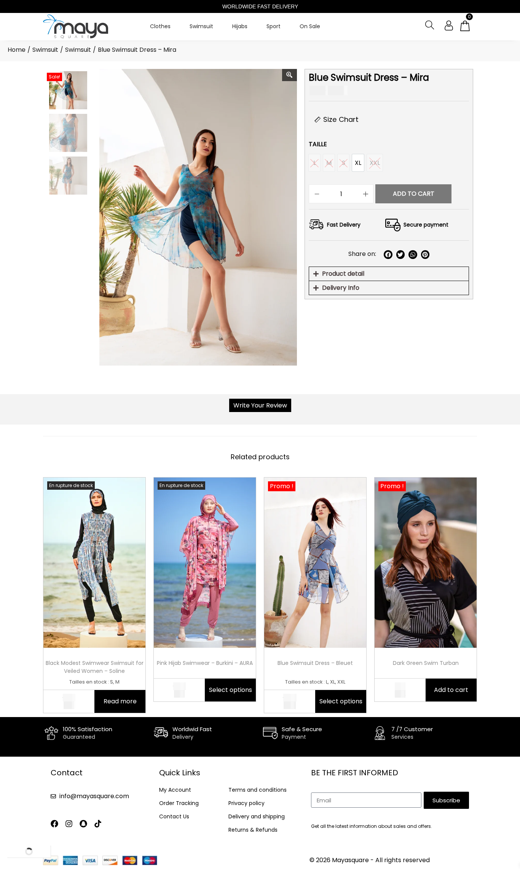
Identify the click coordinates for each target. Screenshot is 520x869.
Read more (120, 701)
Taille (318, 144)
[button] (388, 254)
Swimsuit (45, 49)
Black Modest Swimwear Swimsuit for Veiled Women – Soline (95, 667)
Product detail (343, 273)
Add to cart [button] (451, 689)
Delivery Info (340, 287)
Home (17, 49)
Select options (230, 689)
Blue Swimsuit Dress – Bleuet (315, 663)
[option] (358, 162)
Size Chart (341, 119)
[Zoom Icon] (289, 75)
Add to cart (413, 193)
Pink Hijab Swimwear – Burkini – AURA (205, 663)
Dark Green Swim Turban (426, 663)
